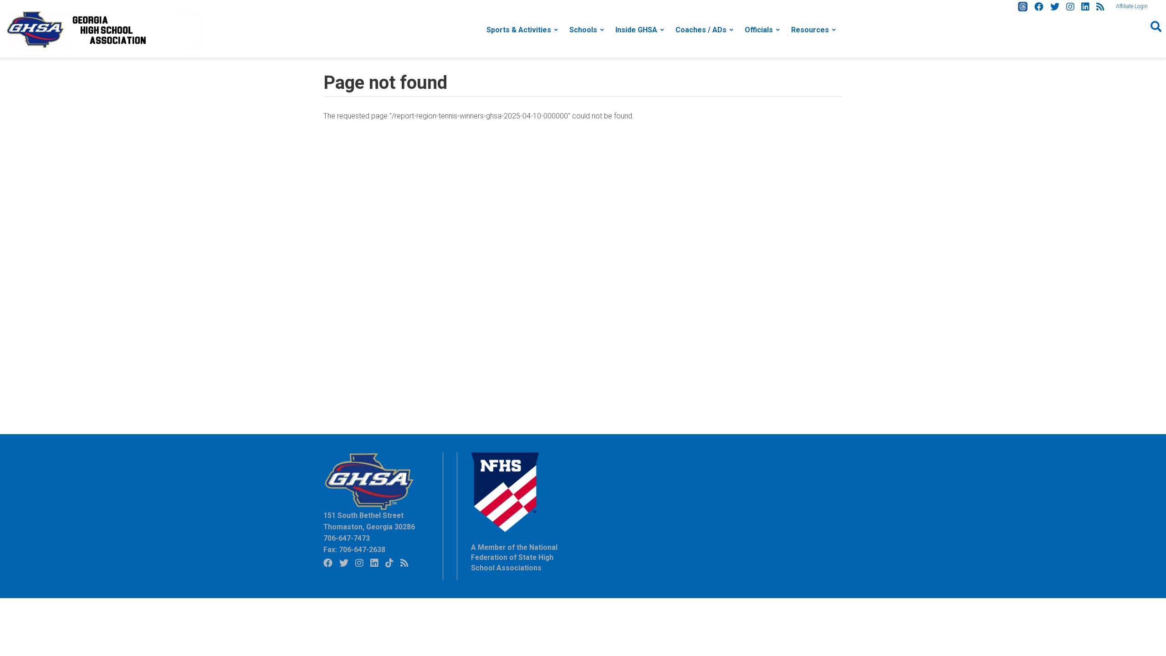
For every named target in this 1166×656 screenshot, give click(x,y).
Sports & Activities (518, 30)
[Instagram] (1070, 6)
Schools (583, 30)
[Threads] (1023, 6)
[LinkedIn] (1085, 6)
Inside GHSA (636, 30)
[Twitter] (1054, 6)
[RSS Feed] (1100, 6)
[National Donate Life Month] (105, 29)
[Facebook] (1038, 6)
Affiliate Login (1132, 6)
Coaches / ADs (700, 30)
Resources (810, 30)
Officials (759, 30)
